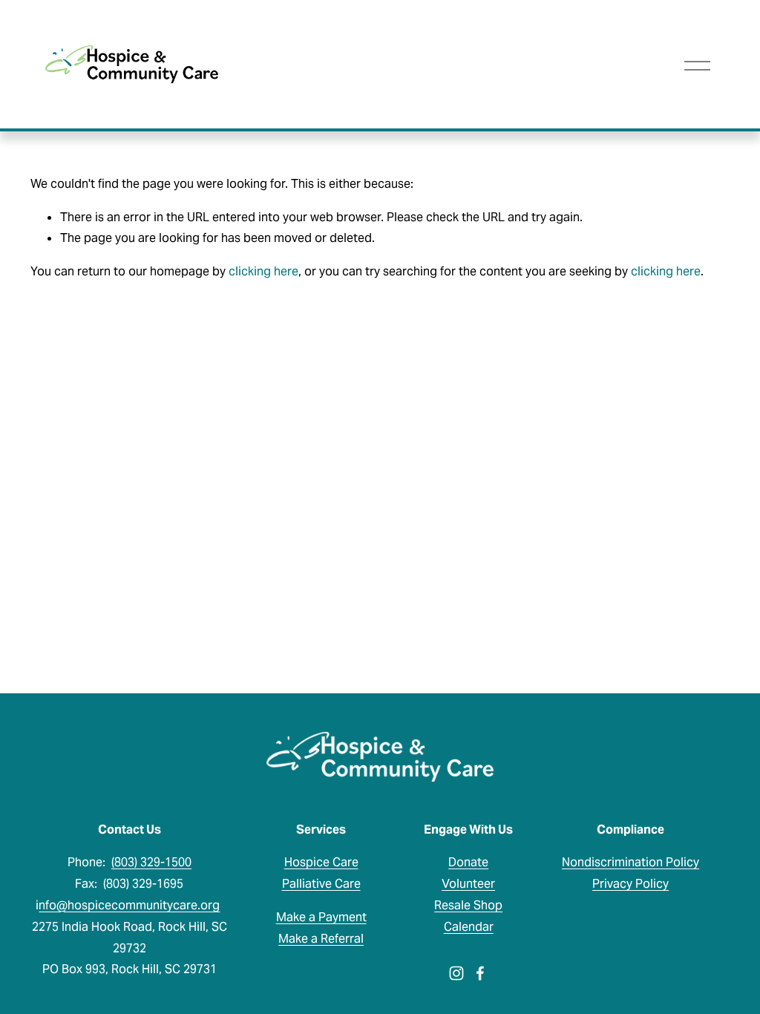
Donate (468, 862)
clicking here (263, 271)
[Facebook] (480, 973)
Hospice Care (321, 862)
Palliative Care (321, 884)
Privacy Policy (630, 884)
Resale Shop (468, 905)
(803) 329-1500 (151, 862)
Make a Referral (321, 938)
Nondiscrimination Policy (630, 862)
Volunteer (468, 884)
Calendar (469, 927)
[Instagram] (456, 973)
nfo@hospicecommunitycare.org (129, 905)
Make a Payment (321, 917)
